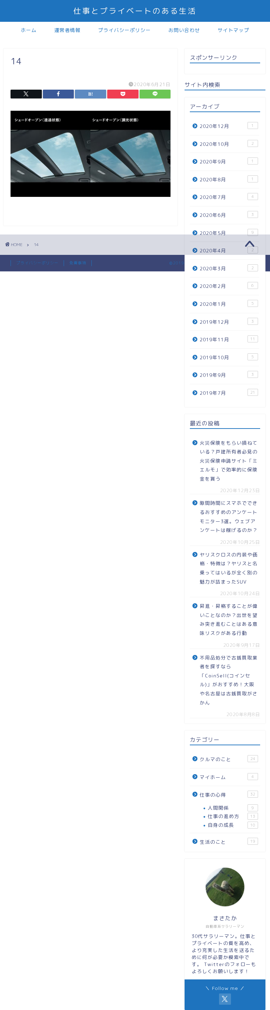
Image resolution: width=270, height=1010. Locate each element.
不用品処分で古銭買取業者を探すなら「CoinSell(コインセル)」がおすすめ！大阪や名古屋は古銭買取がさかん (229, 680)
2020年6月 (227, 215)
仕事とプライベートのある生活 (135, 10)
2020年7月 (227, 197)
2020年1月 (227, 304)
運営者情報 (67, 30)
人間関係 (231, 807)
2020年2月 (227, 286)
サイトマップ (233, 30)
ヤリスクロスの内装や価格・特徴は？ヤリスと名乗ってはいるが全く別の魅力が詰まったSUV (229, 568)
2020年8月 (227, 179)
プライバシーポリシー (124, 30)
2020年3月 (227, 268)
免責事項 (77, 263)
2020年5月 (227, 233)
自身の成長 (231, 825)
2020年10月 (227, 144)
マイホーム (227, 777)
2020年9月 (227, 161)
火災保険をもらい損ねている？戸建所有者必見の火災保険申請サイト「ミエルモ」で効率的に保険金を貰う (229, 460)
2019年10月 (227, 357)
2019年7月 (227, 393)
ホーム (29, 30)
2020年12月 (227, 126)
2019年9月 (227, 375)
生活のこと (227, 841)
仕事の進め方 (231, 816)
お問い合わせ (184, 30)
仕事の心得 (227, 794)
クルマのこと (227, 759)
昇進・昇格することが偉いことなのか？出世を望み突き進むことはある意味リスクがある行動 (229, 619)
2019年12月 (227, 322)
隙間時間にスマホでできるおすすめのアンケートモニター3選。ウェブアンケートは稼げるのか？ (229, 516)
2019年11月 (227, 339)
